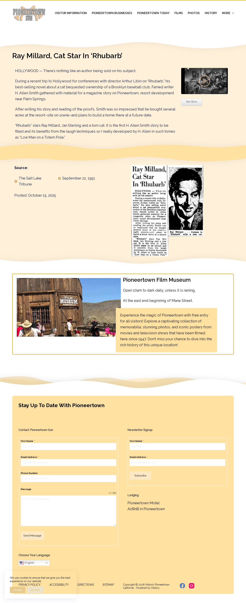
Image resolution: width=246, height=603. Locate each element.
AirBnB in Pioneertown (146, 509)
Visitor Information (71, 13)
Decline (35, 590)
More (226, 13)
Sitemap (108, 584)
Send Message (32, 535)
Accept (18, 590)
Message (26, 489)
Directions (85, 584)
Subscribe (140, 475)
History (211, 13)
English (29, 562)
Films (179, 13)
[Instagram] (191, 585)
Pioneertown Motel (144, 503)
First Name (28, 441)
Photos (194, 13)
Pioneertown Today (153, 13)
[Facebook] (182, 585)
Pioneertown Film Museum (157, 280)
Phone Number (29, 473)
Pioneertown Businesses (112, 13)
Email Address (30, 457)
